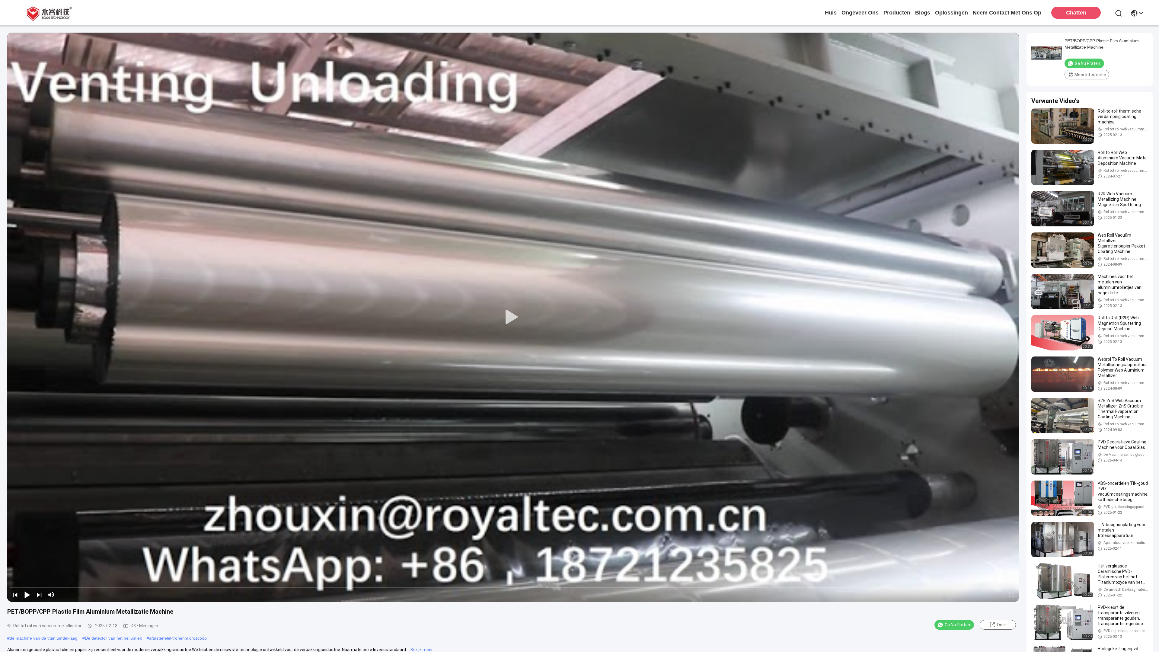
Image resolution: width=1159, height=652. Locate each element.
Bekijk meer (421, 649)
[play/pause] (27, 594)
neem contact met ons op (1007, 13)
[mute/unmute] (51, 594)
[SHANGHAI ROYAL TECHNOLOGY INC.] (48, 13)
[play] (513, 317)
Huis (831, 13)
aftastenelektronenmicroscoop (178, 638)
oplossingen (951, 13)
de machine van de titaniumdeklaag (44, 638)
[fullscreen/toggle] (1011, 594)
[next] (39, 594)
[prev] (15, 594)
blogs (922, 13)
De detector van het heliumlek (113, 638)
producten (896, 13)
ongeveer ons (860, 13)
